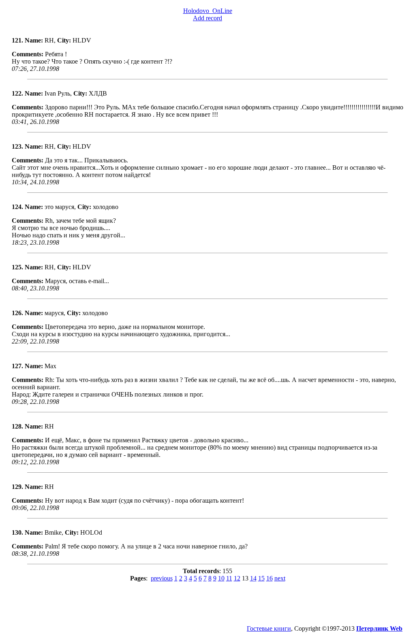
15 (261, 578)
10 (221, 578)
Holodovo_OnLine (207, 10)
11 (229, 578)
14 (253, 578)
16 (269, 578)
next (279, 578)
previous (162, 578)
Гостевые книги (269, 628)
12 (237, 578)
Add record (207, 18)
